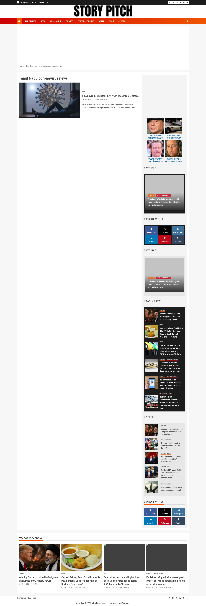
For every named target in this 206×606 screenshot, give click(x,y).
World (101, 21)
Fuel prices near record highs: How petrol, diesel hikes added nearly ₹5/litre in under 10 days (122, 581)
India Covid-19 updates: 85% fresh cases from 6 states (110, 95)
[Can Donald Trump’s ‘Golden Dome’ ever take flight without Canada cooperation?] (151, 472)
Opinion (162, 310)
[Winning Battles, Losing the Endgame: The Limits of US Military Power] (151, 315)
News (43, 21)
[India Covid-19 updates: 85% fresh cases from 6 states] (49, 100)
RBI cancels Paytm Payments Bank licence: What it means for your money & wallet (170, 384)
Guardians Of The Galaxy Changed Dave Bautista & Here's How (155, 137)
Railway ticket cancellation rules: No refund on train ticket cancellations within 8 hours (169, 402)
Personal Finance (86, 21)
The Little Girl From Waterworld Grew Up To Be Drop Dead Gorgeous (173, 159)
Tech (111, 21)
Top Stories (30, 21)
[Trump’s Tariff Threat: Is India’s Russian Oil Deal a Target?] (151, 444)
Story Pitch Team (101, 100)
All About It (55, 21)
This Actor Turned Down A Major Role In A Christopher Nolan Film (156, 159)
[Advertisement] (103, 46)
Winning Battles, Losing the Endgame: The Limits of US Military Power (171, 316)
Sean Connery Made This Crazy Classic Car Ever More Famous (173, 137)
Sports (121, 21)
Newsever (113, 603)
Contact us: (21, 598)
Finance (69, 21)
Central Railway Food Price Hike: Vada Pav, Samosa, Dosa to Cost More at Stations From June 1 (171, 332)
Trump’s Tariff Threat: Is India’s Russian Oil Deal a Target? (170, 445)
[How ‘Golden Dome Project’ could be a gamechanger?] (151, 487)
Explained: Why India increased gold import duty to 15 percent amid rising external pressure (164, 202)
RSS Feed (32, 598)
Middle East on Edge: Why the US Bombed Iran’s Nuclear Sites (170, 459)
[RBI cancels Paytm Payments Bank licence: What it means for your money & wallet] (151, 382)
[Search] (187, 21)
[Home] (19, 21)
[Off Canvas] (18, 2)
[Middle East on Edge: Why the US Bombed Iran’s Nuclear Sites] (151, 458)
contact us (43, 2)
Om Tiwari (36, 584)
